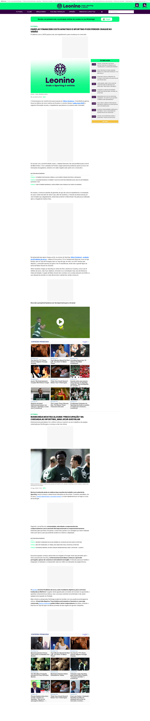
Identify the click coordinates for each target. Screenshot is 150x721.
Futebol (19, 12)
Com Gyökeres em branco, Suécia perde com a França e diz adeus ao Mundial (59, 184)
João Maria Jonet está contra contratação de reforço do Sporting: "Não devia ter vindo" (106, 85)
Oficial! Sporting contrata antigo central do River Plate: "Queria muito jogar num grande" (107, 65)
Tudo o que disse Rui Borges (15, 1)
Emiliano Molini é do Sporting (141, 1)
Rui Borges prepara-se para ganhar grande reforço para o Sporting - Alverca (59, 547)
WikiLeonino (41, 12)
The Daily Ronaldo (57, 12)
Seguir (107, 19)
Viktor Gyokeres (76, 257)
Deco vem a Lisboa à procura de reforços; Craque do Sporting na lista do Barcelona (107, 104)
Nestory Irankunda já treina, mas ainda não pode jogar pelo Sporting (57, 544)
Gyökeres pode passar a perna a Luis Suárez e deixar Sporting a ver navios (58, 177)
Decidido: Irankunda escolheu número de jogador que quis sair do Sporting (59, 542)
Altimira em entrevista (119, 1)
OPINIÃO (72, 12)
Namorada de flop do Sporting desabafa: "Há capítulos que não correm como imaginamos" (107, 98)
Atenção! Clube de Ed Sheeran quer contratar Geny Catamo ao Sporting (107, 91)
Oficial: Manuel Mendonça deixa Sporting (102, 1)
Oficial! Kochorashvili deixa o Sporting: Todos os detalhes (106, 116)
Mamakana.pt (129, 1)
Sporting (35, 590)
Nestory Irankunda (45, 603)
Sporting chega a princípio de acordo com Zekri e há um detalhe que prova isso (107, 78)
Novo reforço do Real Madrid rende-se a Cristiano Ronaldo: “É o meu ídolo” (107, 72)
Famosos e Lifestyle (87, 12)
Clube (29, 12)
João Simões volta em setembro (62, 1)
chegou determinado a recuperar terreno (49, 496)
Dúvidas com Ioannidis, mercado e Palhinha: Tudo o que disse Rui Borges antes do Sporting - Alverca (107, 111)
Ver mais (105, 121)
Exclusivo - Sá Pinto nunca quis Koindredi (81, 1)
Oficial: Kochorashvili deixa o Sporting (32, 1)
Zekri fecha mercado (48, 1)
